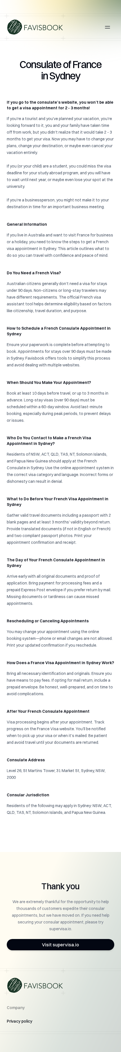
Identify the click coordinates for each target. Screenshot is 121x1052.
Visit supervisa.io (60, 944)
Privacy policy (19, 1021)
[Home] (35, 27)
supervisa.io (60, 928)
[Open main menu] (107, 27)
